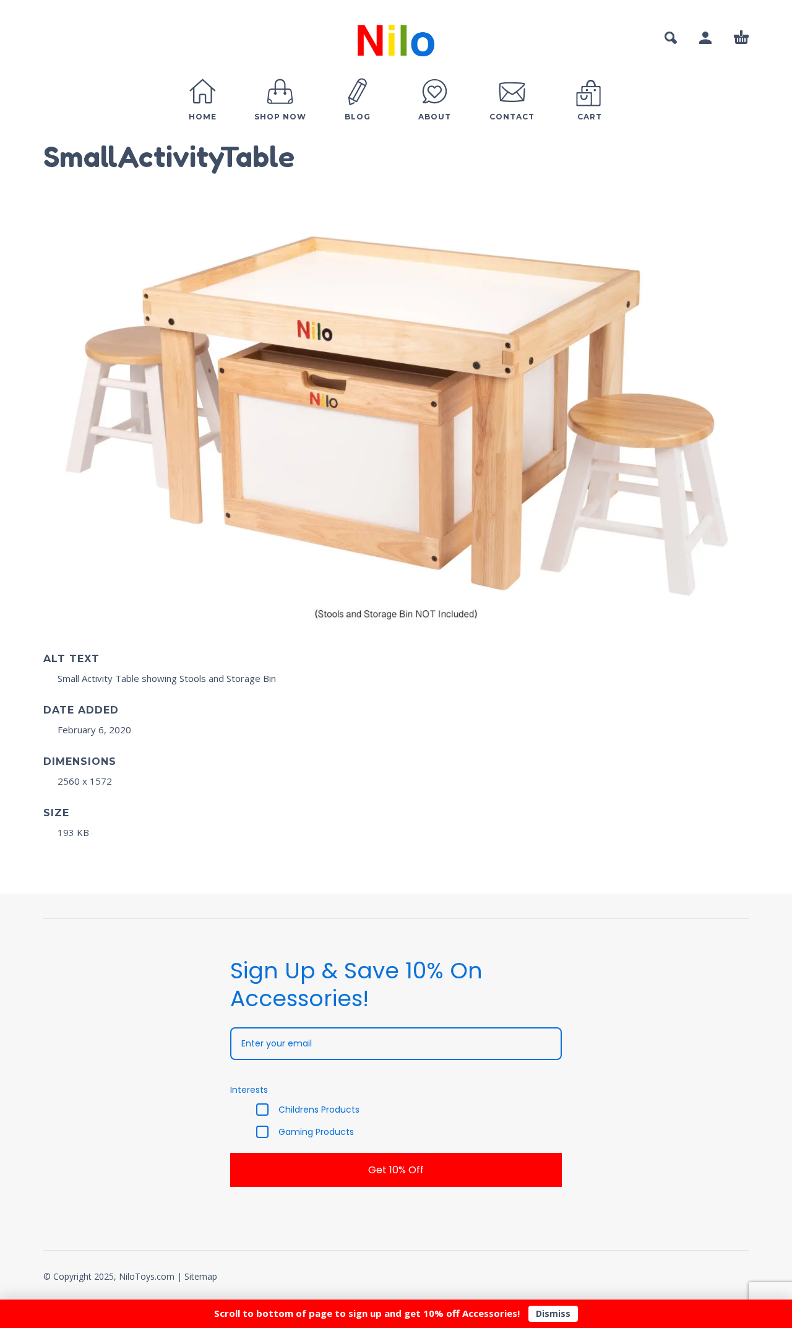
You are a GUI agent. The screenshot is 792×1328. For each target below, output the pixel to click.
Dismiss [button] (553, 1313)
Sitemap (200, 1276)
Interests (249, 1090)
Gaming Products (316, 1132)
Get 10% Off (396, 1170)
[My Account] (705, 38)
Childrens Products (318, 1109)
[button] (671, 38)
